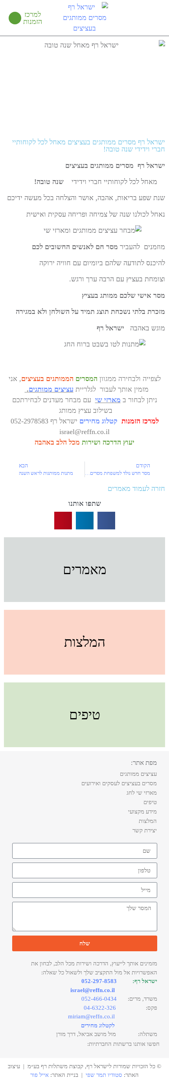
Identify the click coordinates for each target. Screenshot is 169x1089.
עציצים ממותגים (51, 389)
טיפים (150, 802)
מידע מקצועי (142, 811)
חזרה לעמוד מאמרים (136, 489)
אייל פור (39, 1075)
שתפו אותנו (84, 503)
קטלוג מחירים (98, 421)
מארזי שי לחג (142, 793)
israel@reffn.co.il (92, 990)
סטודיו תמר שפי (104, 1075)
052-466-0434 (99, 999)
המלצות (148, 821)
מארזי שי (108, 400)
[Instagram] (16, 1045)
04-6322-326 (100, 1008)
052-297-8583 (99, 981)
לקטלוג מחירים (98, 1025)
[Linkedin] (28, 1045)
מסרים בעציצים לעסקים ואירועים (119, 783)
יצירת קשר (144, 830)
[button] (155, 17)
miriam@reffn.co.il (91, 1016)
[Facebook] (40, 1045)
